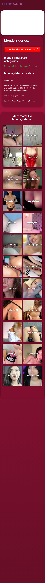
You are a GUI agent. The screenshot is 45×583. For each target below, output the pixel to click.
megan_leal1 (32, 223)
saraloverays (12, 135)
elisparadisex (33, 376)
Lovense (24, 66)
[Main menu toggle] (41, 4)
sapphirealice (12, 179)
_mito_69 (12, 244)
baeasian (12, 223)
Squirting (33, 66)
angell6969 (33, 157)
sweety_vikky (12, 201)
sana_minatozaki (33, 266)
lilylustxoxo (33, 354)
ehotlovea (32, 135)
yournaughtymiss (34, 244)
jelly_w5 (12, 288)
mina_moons (33, 332)
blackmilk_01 (12, 310)
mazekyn (12, 354)
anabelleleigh (33, 179)
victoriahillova (32, 201)
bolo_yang (12, 376)
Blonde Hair (9, 66)
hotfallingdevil (12, 157)
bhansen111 (33, 288)
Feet (17, 66)
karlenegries (33, 310)
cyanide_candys (12, 266)
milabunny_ (12, 332)
